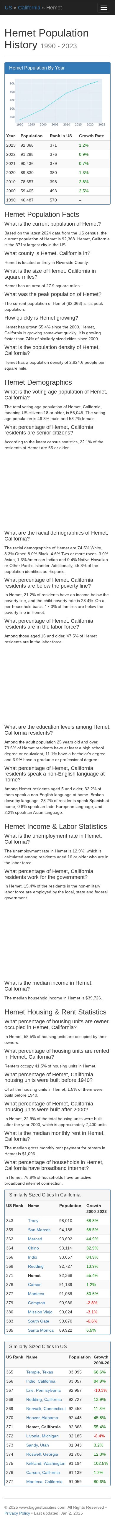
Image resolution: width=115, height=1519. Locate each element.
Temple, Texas (39, 1372)
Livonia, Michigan (42, 1436)
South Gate (38, 1321)
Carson (35, 1284)
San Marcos (39, 1229)
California (29, 8)
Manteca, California (44, 1481)
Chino (33, 1248)
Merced (35, 1239)
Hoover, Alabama (42, 1417)
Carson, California (43, 1472)
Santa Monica (41, 1330)
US (8, 8)
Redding (36, 1266)
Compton (36, 1302)
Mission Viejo (40, 1312)
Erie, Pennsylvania (43, 1390)
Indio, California (40, 1381)
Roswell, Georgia (42, 1454)
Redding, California (44, 1399)
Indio (32, 1257)
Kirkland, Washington (45, 1463)
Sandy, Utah (37, 1445)
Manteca (36, 1293)
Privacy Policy (17, 1513)
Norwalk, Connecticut (46, 1408)
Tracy (33, 1220)
